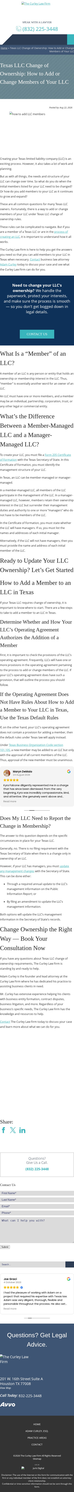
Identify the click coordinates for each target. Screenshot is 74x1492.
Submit (4, 1247)
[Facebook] (3, 1130)
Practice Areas (37, 1437)
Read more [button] (9, 801)
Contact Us (37, 334)
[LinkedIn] (22, 1130)
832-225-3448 (30, 1395)
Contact (35, 259)
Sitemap (37, 1458)
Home (4, 48)
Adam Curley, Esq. (37, 1431)
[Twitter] (12, 1130)
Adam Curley (8, 264)
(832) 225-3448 (37, 1168)
